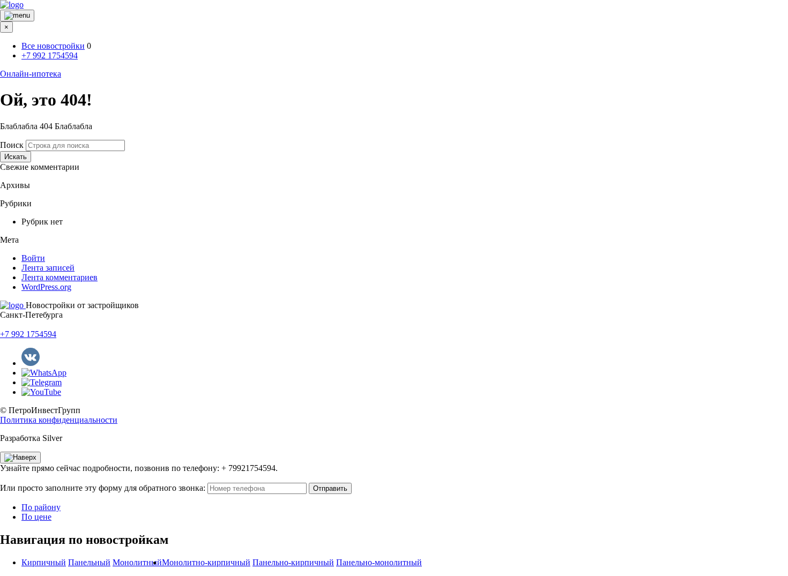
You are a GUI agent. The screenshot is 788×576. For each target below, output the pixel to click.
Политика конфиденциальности (58, 419)
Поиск (12, 144)
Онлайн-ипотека (30, 73)
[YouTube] (41, 392)
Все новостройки (53, 45)
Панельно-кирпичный (293, 562)
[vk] (30, 363)
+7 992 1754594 (49, 55)
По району (41, 507)
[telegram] (41, 382)
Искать (15, 157)
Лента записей (48, 267)
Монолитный (137, 562)
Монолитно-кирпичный (206, 562)
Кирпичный (43, 562)
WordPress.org (46, 286)
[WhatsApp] (43, 372)
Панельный (89, 562)
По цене (36, 516)
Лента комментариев (59, 277)
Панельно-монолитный (379, 562)
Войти (33, 258)
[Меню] (17, 15)
